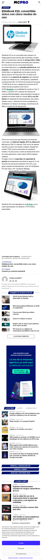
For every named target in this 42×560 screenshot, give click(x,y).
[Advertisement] (21, 233)
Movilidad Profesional (22, 258)
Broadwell (10, 89)
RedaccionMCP (22, 22)
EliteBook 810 (7, 258)
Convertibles (26, 256)
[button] (39, 523)
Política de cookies (13, 558)
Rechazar (21, 548)
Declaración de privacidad (26, 558)
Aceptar (21, 543)
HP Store (29, 204)
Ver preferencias (21, 554)
